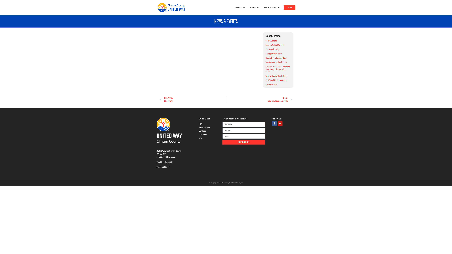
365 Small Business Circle (276, 80)
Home (201, 124)
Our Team (202, 131)
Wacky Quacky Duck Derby (276, 76)
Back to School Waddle (275, 45)
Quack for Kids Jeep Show (276, 58)
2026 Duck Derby (272, 49)
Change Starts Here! (273, 53)
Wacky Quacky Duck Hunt (276, 62)
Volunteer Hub (271, 84)
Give (200, 138)
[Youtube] (280, 123)
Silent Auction (271, 41)
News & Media (204, 127)
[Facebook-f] (274, 123)
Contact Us (203, 134)
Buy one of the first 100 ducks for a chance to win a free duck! (277, 69)
